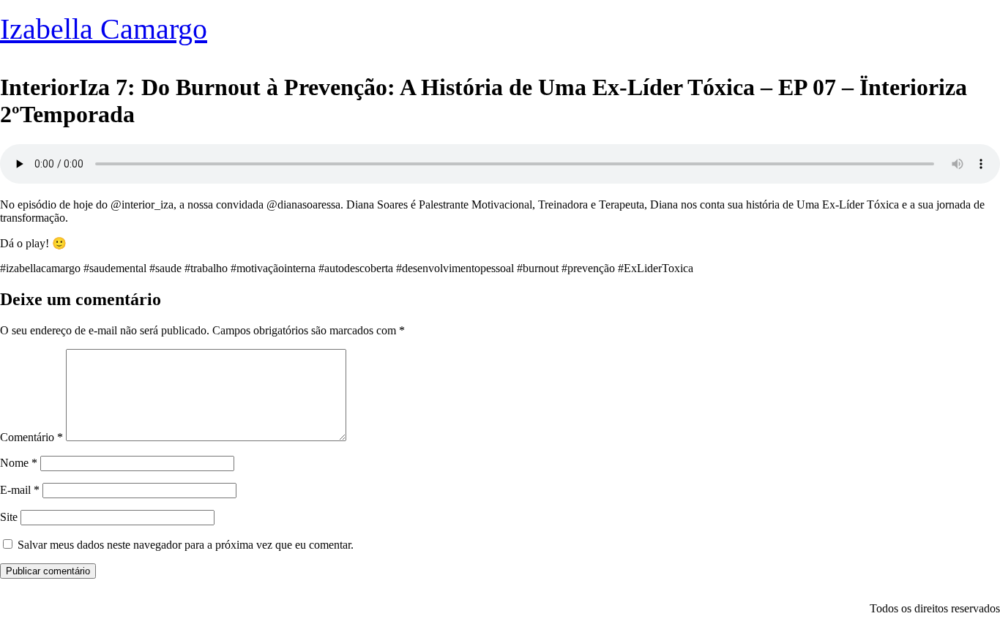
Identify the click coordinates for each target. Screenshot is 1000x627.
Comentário (31, 437)
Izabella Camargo (103, 28)
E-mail (20, 490)
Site (9, 517)
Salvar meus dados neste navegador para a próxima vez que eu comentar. (186, 544)
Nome (18, 463)
